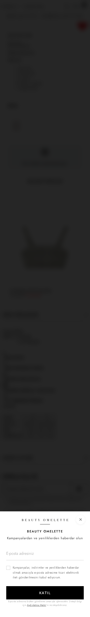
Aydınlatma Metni (36, 605)
